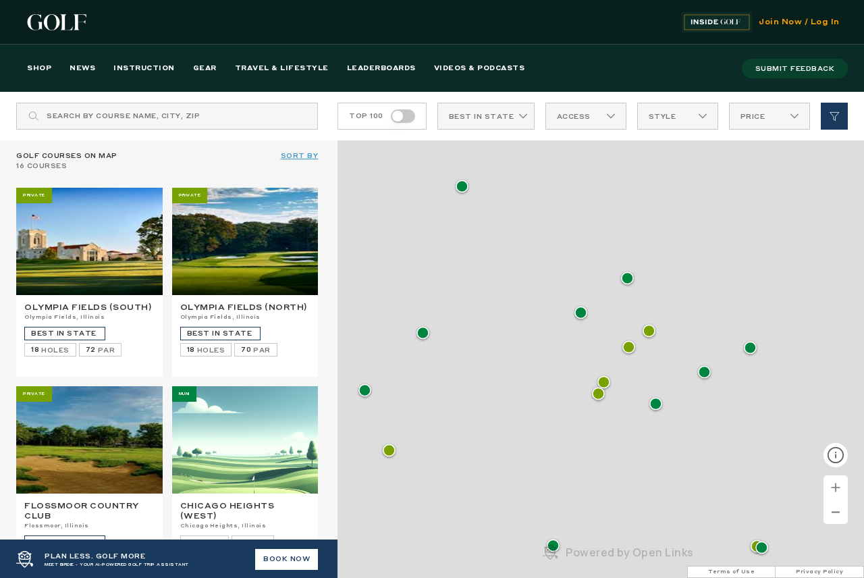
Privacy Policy (819, 572)
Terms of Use (731, 572)
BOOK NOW (286, 559)
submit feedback (795, 68)
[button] (628, 348)
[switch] (403, 116)
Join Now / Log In (799, 22)
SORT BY (300, 156)
